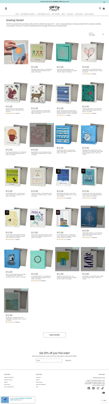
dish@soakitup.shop (99, 378)
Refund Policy (8, 380)
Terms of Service (9, 377)
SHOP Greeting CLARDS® (27, 14)
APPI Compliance (9, 387)
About (6, 382)
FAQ (37, 387)
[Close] (104, 2)
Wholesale (7, 384)
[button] (100, 8)
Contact (38, 377)
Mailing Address (40, 384)
